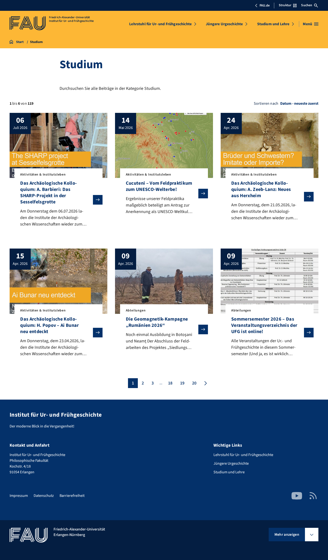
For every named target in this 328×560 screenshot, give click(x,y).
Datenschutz (44, 495)
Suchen (306, 5)
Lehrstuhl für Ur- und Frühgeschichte (160, 24)
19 (182, 383)
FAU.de (265, 5)
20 (194, 383)
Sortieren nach (266, 103)
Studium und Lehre (273, 24)
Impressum (19, 495)
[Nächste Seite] (205, 383)
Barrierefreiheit (72, 495)
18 (170, 383)
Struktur (285, 5)
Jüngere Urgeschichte (224, 24)
